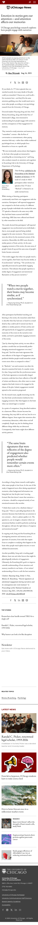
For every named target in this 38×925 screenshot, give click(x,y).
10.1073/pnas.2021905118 (15, 594)
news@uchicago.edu (9, 890)
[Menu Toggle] (34, 2)
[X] (15, 83)
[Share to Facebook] (11, 83)
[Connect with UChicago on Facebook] (3, 910)
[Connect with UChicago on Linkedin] (16, 910)
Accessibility (6, 905)
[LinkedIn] (19, 83)
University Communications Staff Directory (17, 898)
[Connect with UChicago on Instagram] (7, 910)
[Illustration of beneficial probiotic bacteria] (6, 839)
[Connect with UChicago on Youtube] (20, 910)
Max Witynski (14, 73)
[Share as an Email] (23, 83)
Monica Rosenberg (9, 698)
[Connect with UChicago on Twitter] (11, 910)
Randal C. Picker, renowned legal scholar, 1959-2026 (17, 626)
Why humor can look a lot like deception (17, 634)
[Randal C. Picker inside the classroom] (19, 723)
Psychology (22, 698)
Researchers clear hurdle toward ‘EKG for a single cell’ (18, 617)
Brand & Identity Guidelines (11, 901)
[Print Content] (27, 83)
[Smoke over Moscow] (19, 795)
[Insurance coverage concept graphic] (6, 855)
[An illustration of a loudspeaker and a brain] (19, 762)
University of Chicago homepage (13, 895)
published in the (25, 173)
